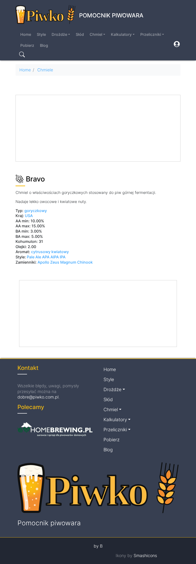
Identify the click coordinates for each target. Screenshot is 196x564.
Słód (80, 34)
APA (45, 257)
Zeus (54, 262)
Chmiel (96, 34)
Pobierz (27, 45)
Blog (44, 45)
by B (98, 545)
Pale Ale (34, 257)
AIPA (54, 257)
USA (29, 215)
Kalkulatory (121, 34)
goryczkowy (35, 210)
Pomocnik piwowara (111, 15)
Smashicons (145, 555)
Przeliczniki (150, 34)
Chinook (85, 262)
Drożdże (59, 34)
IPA (62, 257)
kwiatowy (60, 251)
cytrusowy (40, 251)
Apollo (43, 262)
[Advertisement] (98, 128)
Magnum (68, 262)
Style (41, 34)
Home (25, 34)
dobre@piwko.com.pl (38, 396)
